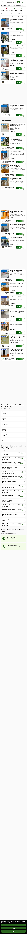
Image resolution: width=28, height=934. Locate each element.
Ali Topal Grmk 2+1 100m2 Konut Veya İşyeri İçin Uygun (17, 125)
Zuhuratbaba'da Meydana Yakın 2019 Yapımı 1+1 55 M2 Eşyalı (17, 225)
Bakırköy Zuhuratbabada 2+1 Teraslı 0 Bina (16, 179)
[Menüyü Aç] (2, 2)
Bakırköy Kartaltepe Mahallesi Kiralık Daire (10, 477)
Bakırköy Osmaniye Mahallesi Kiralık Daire (9, 482)
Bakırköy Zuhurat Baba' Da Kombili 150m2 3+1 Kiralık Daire (17, 238)
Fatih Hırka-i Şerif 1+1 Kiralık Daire (16, 297)
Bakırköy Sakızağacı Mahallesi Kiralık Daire (8, 496)
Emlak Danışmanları (12, 545)
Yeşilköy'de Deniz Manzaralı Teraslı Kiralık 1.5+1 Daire (16, 271)
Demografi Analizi (11, 537)
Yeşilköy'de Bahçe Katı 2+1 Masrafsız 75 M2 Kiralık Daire (16, 166)
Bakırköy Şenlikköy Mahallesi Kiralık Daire (9, 458)
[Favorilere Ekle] (23, 29)
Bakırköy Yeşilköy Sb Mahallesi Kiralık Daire (12, 519)
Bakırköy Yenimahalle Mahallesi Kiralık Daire (8, 500)
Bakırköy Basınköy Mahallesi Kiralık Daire (9, 515)
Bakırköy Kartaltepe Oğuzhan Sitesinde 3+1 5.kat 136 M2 (17, 20)
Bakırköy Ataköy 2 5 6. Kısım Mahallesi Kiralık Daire (9, 468)
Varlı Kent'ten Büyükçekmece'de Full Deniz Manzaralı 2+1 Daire (17, 310)
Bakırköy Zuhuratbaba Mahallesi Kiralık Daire (8, 472)
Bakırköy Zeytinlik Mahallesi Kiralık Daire (9, 505)
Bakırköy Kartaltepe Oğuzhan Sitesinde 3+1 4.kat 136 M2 (17, 33)
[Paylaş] (24, 2)
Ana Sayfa (3, 5)
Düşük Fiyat (17, 16)
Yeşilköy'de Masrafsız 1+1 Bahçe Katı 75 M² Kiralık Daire (17, 284)
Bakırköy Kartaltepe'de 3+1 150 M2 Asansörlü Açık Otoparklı (17, 59)
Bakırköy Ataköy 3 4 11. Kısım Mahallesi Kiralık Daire (9, 486)
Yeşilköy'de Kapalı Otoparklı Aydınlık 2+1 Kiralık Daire (16, 212)
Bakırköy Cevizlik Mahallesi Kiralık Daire (9, 491)
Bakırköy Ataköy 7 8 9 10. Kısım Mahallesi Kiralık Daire (9, 463)
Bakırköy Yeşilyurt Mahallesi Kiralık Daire (9, 524)
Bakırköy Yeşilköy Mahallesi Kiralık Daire (9, 453)
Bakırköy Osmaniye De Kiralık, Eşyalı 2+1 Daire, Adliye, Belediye (17, 46)
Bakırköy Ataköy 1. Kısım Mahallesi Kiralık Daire (8, 510)
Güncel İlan (11, 16)
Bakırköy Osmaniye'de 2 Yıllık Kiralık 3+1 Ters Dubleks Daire (17, 73)
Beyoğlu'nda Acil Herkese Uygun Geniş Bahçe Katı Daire (17, 337)
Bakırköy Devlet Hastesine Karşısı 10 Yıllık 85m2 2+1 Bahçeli (17, 152)
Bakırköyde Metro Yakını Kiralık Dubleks (17, 106)
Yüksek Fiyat (24, 16)
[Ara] (18, 2)
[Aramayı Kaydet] (22, 2)
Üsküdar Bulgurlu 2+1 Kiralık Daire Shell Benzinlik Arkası (16, 350)
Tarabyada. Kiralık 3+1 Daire (16, 323)
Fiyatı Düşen (5, 16)
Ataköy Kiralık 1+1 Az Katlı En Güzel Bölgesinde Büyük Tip (16, 138)
